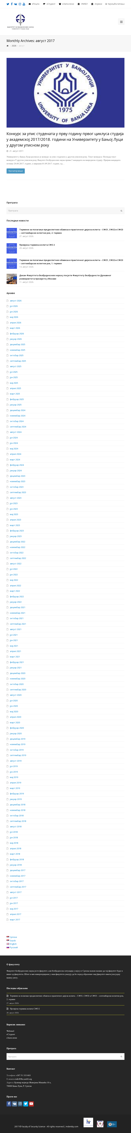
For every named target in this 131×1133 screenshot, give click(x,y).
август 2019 (15, 760)
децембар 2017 (17, 870)
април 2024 (15, 454)
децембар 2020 (17, 673)
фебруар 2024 (17, 465)
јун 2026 (14, 311)
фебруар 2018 (17, 859)
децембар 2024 (17, 410)
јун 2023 (14, 508)
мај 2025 (14, 382)
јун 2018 (14, 837)
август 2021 (15, 629)
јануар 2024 (16, 470)
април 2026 (15, 322)
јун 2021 (14, 640)
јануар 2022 (16, 601)
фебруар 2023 (17, 530)
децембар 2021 (17, 607)
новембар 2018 (17, 810)
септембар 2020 (18, 689)
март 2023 (15, 525)
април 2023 (15, 519)
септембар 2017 (18, 886)
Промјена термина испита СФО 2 (37, 244)
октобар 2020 (16, 684)
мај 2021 (14, 645)
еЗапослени (68, 4)
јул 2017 (14, 897)
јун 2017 (14, 903)
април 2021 (15, 651)
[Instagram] (20, 1104)
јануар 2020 (16, 733)
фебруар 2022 (17, 596)
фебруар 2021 (17, 662)
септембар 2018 (18, 821)
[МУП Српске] (100, 1126)
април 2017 (15, 914)
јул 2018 (14, 831)
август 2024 (15, 432)
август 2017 (15, 892)
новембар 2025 (17, 350)
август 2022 (15, 563)
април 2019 (15, 782)
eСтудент (51, 4)
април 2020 (15, 716)
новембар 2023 (17, 481)
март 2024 (15, 459)
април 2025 (15, 388)
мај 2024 (14, 448)
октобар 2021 (16, 618)
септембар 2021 (18, 623)
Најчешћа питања (116, 4)
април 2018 (15, 848)
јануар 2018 (16, 864)
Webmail (10, 1030)
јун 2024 (14, 443)
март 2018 (15, 853)
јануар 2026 (16, 339)
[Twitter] (25, 1104)
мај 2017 (14, 908)
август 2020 (15, 695)
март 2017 (15, 919)
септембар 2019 (18, 755)
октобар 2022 (16, 552)
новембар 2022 (17, 547)
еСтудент (11, 1034)
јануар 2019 (16, 799)
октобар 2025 (16, 355)
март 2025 (15, 393)
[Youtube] (31, 1104)
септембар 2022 (18, 558)
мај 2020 (14, 711)
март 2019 (15, 788)
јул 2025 (14, 371)
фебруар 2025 (17, 399)
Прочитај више (15, 171)
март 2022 (15, 590)
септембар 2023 (18, 492)
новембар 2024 (17, 415)
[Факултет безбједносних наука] (20, 21)
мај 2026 (14, 317)
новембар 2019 (17, 744)
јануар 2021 (16, 667)
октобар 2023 (16, 486)
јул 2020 (14, 700)
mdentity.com (72, 1126)
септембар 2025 (18, 360)
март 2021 (15, 656)
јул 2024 (14, 437)
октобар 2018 (16, 815)
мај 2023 (14, 514)
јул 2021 (14, 634)
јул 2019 (14, 766)
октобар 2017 (16, 881)
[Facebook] (9, 1104)
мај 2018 (14, 842)
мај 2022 (14, 580)
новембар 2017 (17, 875)
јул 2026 (14, 306)
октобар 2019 (16, 749)
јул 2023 (14, 503)
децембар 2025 (17, 344)
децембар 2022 (17, 541)
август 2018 (15, 826)
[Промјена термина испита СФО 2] (12, 248)
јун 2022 (14, 574)
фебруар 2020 (17, 727)
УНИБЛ (84, 4)
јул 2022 (14, 569)
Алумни (98, 4)
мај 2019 (14, 777)
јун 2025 (14, 377)
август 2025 (15, 366)
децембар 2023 (17, 475)
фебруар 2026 (17, 333)
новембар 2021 (17, 612)
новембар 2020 (17, 678)
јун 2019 (14, 771)
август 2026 (15, 300)
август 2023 (15, 497)
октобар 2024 (16, 421)
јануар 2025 (16, 404)
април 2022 (15, 585)
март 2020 (15, 722)
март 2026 (15, 328)
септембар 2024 (18, 426)
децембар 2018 (17, 804)
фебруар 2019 (17, 793)
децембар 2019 (17, 738)
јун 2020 (14, 705)
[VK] (14, 1104)
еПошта (35, 4)
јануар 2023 (16, 536)
